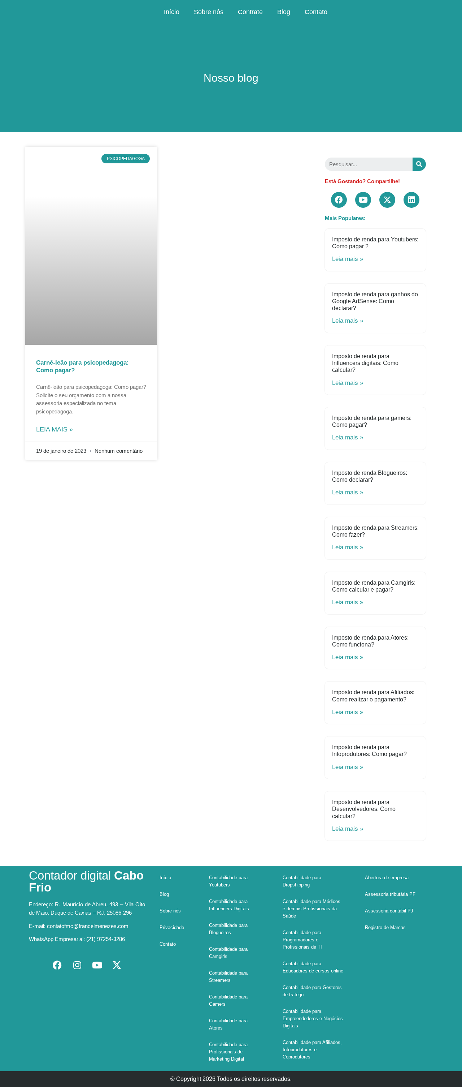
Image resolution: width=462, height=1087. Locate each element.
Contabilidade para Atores (228, 1024)
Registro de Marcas (385, 927)
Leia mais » (54, 429)
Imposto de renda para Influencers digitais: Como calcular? (365, 363)
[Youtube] (363, 200)
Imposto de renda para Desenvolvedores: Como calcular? (364, 809)
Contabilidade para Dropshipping (302, 881)
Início (171, 12)
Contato (316, 12)
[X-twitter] (387, 200)
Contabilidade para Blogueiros (228, 929)
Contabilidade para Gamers (228, 1000)
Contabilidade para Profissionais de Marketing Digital (228, 1052)
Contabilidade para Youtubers (228, 881)
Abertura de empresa (387, 877)
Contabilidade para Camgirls (228, 952)
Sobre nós (208, 12)
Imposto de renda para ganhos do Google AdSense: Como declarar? (375, 301)
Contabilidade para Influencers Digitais (229, 905)
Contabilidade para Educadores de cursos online (313, 967)
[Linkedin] (411, 200)
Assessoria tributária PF (390, 894)
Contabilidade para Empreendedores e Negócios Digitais (313, 1018)
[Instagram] (77, 965)
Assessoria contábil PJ (389, 911)
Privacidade (172, 927)
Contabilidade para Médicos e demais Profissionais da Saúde (311, 909)
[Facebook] (339, 200)
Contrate (250, 12)
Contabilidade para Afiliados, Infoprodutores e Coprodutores (312, 1050)
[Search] (419, 164)
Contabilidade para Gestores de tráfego (312, 991)
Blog (283, 12)
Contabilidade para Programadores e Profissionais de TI (302, 940)
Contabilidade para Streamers (228, 976)
